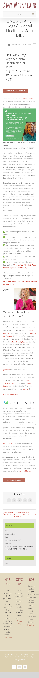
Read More (7, 637)
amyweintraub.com (10, 394)
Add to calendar (14, 480)
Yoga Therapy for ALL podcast (9, 513)
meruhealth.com (25, 471)
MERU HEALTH (9, 444)
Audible (26, 389)
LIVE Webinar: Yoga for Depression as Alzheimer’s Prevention (21, 514)
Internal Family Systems (19, 342)
